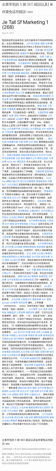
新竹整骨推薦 (21, 223)
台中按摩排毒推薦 (37, 220)
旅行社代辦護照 (27, 181)
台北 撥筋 (33, 141)
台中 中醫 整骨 (34, 269)
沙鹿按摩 (39, 171)
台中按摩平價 (13, 128)
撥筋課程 (25, 73)
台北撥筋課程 (24, 63)
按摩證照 (43, 276)
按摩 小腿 (44, 56)
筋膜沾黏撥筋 (13, 155)
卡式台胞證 (12, 184)
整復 (52, 417)
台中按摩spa (47, 210)
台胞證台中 (26, 299)
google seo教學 (10, 302)
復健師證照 (34, 358)
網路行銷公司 (12, 181)
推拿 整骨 (24, 394)
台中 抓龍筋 (13, 394)
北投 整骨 (20, 158)
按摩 (37, 50)
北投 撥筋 (35, 351)
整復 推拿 (42, 105)
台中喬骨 (33, 309)
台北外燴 (15, 299)
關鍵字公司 (31, 158)
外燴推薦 (11, 109)
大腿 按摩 (23, 141)
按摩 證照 (14, 115)
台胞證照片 (34, 210)
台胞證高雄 (43, 112)
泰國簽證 (11, 312)
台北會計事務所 (16, 217)
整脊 (11, 99)
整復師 (23, 53)
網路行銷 (22, 276)
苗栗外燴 (44, 351)
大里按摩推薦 (8, 92)
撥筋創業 (36, 299)
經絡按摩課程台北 (29, 155)
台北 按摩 (31, 253)
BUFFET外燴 (45, 155)
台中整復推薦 (13, 73)
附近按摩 (45, 256)
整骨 (46, 69)
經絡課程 (15, 351)
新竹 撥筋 (32, 387)
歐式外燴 (23, 335)
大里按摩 (9, 132)
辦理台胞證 (42, 158)
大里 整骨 (38, 69)
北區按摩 (42, 200)
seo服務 (45, 332)
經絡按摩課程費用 (42, 96)
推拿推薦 (41, 246)
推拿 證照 (36, 332)
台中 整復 (9, 223)
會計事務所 (32, 276)
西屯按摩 (48, 50)
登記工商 (20, 92)
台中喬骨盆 (35, 128)
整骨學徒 (49, 171)
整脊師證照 (48, 335)
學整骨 (31, 335)
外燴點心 (13, 335)
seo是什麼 (15, 260)
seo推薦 (18, 246)
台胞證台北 (34, 394)
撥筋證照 (30, 312)
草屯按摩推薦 (8, 158)
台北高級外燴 (13, 355)
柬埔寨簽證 (41, 181)
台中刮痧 (36, 256)
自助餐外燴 (12, 141)
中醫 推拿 (6, 197)
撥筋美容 (21, 161)
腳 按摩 (38, 335)
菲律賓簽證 (23, 210)
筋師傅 (45, 269)
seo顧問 (20, 119)
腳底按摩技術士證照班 (39, 407)
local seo (11, 161)
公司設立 (33, 223)
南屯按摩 (23, 302)
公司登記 (25, 128)
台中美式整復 (33, 43)
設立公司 (16, 197)
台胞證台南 (7, 338)
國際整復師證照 (41, 417)
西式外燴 (18, 417)
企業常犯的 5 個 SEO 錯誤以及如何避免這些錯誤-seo (26, 8)
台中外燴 (9, 246)
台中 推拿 (43, 309)
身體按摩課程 (29, 246)
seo (15, 332)
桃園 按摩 (45, 43)
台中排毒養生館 (14, 279)
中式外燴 (24, 358)
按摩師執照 (28, 279)
